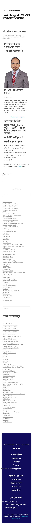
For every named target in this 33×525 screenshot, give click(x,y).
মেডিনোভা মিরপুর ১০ (7, 274)
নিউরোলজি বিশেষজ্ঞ (7, 259)
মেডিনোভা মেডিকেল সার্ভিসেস (9, 275)
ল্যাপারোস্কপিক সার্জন (7, 287)
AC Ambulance (7, 202)
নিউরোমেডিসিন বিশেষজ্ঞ (8, 257)
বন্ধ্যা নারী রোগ (6, 266)
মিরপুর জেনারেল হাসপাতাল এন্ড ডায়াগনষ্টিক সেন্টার (14, 37)
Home (5, 10)
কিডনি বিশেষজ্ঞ (6, 234)
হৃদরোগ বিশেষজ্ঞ (6, 297)
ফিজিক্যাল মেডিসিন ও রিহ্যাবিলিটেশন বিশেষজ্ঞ (13, 262)
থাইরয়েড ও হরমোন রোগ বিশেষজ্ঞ (10, 251)
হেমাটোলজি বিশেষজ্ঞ (7, 300)
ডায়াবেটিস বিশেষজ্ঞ (7, 243)
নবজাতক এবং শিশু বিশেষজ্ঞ (9, 254)
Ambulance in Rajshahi (10, 210)
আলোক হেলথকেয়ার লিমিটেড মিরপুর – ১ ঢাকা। (13, 223)
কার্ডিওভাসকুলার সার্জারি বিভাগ (9, 231)
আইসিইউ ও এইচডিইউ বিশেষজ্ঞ (9, 218)
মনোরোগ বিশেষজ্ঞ (7, 269)
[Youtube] (19, 448)
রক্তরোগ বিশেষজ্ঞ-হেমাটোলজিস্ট (10, 280)
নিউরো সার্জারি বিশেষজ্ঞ (8, 256)
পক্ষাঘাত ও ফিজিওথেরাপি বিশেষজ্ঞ (10, 261)
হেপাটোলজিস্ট (6, 298)
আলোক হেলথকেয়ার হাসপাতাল (9, 225)
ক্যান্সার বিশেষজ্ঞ (6, 236)
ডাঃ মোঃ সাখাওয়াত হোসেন (14, 31)
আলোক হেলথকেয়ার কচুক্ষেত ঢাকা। (10, 220)
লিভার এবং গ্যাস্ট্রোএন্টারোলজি (9, 285)
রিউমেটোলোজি (6, 282)
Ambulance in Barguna (10, 203)
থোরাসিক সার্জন (6, 253)
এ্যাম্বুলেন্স (5, 228)
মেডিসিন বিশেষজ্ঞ (6, 38)
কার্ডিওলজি (5, 233)
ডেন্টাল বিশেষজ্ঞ (6, 248)
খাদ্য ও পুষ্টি (5, 238)
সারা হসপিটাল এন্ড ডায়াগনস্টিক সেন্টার (11, 290)
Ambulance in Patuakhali (11, 208)
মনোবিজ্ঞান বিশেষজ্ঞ (7, 267)
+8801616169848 (13, 51)
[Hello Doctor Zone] (5, 3)
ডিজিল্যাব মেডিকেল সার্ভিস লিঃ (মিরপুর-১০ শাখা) (13, 246)
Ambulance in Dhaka (9, 207)
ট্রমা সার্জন (5, 241)
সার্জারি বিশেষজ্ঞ (6, 292)
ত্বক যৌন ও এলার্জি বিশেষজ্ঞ (9, 249)
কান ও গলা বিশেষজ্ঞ (7, 230)
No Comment (8, 35)
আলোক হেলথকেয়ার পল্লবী (8, 221)
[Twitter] (16, 448)
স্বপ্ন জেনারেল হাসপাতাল (8, 295)
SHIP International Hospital (12, 215)
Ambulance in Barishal (10, 205)
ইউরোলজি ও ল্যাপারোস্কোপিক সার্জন (10, 226)
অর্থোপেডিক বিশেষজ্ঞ (7, 216)
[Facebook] (14, 448)
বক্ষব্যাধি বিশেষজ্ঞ (16, 35)
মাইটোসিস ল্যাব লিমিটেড (8, 271)
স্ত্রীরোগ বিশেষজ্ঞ (6, 294)
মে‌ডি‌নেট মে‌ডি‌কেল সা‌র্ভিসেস (9, 279)
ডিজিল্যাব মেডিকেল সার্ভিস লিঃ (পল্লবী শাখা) (12, 244)
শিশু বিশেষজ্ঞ (5, 289)
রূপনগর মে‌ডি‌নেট (6, 284)
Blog (4, 211)
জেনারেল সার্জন (6, 239)
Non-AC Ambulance (9, 213)
